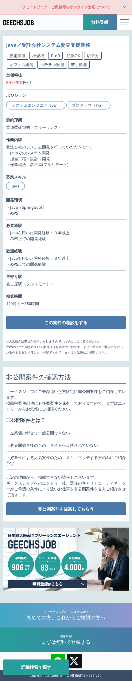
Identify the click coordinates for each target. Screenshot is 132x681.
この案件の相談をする (66, 322)
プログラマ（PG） (88, 105)
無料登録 (99, 22)
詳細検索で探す (36, 667)
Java (15, 186)
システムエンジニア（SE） (36, 105)
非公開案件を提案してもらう (66, 509)
